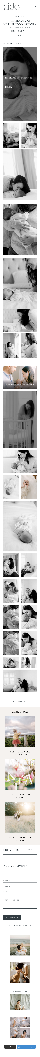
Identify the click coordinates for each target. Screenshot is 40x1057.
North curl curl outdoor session (20, 736)
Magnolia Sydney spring (20, 779)
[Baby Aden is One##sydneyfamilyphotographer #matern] (20, 1000)
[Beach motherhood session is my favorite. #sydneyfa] (20, 945)
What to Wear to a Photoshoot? (20, 822)
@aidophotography (20, 991)
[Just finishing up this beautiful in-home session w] (20, 972)
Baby (20, 35)
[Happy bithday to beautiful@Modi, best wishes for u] (20, 1027)
